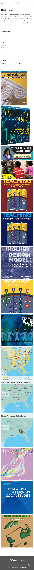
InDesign (3, 47)
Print (2, 36)
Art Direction (4, 34)
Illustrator (3, 45)
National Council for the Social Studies (11, 63)
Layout (2, 49)
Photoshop (3, 52)
